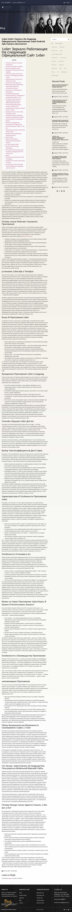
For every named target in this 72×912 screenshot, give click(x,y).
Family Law (54, 61)
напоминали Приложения (12, 93)
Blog (20, 900)
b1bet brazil (62, 47)
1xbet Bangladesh (59, 43)
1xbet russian (54, 47)
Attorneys (21, 897)
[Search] (68, 39)
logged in (10, 878)
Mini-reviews (61, 61)
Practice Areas (22, 895)
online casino (54, 68)
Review (53, 71)
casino (61, 50)
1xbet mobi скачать (27, 236)
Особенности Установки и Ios (13, 82)
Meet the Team (40, 902)
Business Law (54, 50)
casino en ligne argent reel (57, 54)
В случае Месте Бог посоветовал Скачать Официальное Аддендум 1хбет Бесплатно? (14, 166)
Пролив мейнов (55, 75)
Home (20, 892)
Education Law (55, 57)
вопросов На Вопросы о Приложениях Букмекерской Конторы (13, 140)
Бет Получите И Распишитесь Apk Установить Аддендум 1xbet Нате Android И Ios (14, 151)
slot (58, 71)
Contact (21, 902)
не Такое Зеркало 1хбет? (12, 144)
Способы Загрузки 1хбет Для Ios (14, 73)
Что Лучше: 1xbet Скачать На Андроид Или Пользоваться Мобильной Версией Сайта (13, 101)
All (52, 43)
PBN (60, 68)
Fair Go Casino (63, 57)
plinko (65, 68)
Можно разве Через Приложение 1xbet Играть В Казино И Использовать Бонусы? (14, 86)
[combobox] (59, 39)
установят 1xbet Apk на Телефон (14, 66)
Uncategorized (64, 71)
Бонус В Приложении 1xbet (13, 68)
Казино (7, 155)
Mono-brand (54, 64)
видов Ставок (9, 137)
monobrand (61, 64)
